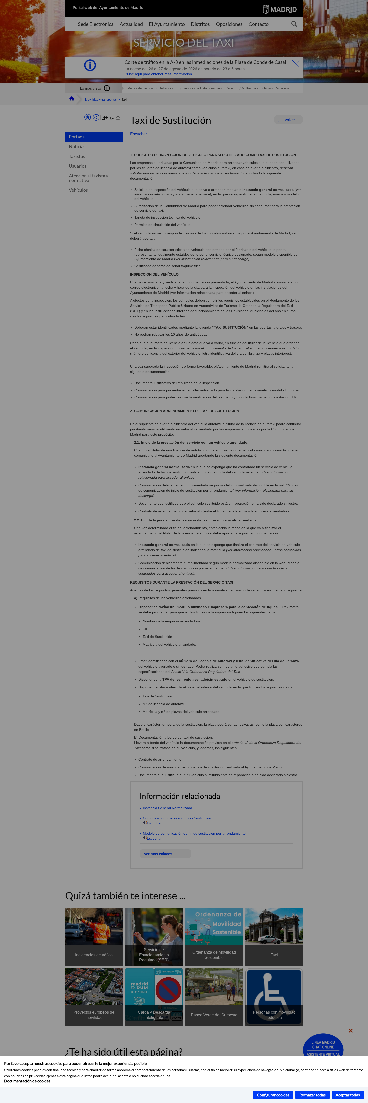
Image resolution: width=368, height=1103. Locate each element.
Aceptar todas (348, 1094)
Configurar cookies (273, 1094)
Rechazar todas (312, 1094)
